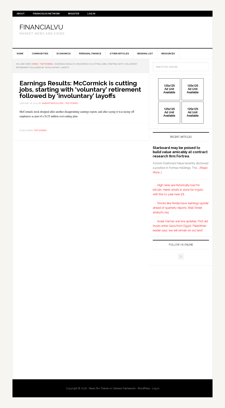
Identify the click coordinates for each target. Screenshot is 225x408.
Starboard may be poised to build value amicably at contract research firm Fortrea (180, 152)
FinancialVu (41, 27)
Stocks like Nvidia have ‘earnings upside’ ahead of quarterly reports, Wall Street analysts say (181, 208)
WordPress (143, 388)
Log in (155, 388)
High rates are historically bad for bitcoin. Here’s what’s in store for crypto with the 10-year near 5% (178, 189)
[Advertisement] (141, 32)
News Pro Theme (99, 388)
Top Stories (40, 130)
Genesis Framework (124, 388)
